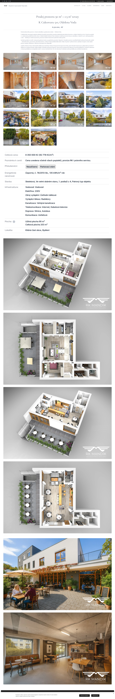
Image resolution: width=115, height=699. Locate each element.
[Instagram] (3, 1)
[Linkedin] (10, 1)
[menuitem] (77, 5)
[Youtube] (6, 1)
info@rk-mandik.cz (100, 1)
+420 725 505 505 (110, 1)
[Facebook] (4, 1)
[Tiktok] (8, 1)
